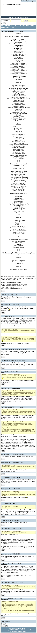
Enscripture (4, 304)
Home (11, 17)
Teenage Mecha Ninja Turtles (18, 269)
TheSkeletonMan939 (7, 360)
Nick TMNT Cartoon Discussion (11, 26)
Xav (2, 372)
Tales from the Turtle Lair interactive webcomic (18, 36)
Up (6, 626)
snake (3, 520)
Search (25, 17)
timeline (7, 621)
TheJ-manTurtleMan (7, 349)
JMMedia (4, 564)
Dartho (24, 631)
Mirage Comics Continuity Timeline (11, 282)
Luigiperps (4, 599)
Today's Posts (18, 17)
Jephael (3, 294)
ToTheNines (5, 31)
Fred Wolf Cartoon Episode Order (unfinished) (14, 284)
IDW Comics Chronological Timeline (11, 288)
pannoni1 (4, 554)
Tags (2, 621)
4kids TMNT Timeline (7, 287)
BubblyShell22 (5, 454)
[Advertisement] (16, 11)
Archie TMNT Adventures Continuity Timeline (14, 285)
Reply (3, 291)
